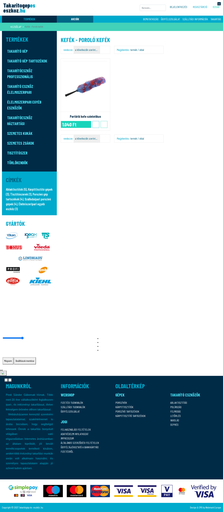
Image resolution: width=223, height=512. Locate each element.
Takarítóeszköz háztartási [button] (19, 120)
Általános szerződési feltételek (80, 442)
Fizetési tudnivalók (72, 402)
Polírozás (176, 407)
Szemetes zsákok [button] (20, 143)
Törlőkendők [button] (17, 162)
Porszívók (121, 402)
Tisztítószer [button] (17, 153)
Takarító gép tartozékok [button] (27, 61)
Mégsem (8, 360)
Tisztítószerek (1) (20, 194)
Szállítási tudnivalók (73, 407)
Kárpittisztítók (124, 407)
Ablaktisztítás (178, 402)
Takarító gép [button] (17, 51)
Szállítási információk (195, 19)
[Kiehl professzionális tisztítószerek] (40, 280)
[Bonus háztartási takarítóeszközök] (14, 246)
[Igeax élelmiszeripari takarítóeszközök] (31, 234)
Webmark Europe (213, 507)
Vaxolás (174, 420)
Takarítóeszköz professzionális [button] (20, 73)
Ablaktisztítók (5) (16, 189)
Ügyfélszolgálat (170, 19)
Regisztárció (200, 7)
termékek (29, 19)
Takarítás (215, 19)
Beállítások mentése (25, 360)
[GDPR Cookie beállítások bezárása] (1, 370)
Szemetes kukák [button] (19, 133)
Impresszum (67, 438)
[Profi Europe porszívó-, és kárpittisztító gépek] (13, 269)
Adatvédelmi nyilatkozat (74, 434)
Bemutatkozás (151, 19)
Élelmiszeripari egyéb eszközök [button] (24, 105)
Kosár (216, 7)
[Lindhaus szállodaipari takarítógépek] (30, 257)
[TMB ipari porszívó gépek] (43, 269)
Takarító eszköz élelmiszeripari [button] (20, 89)
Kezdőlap (15, 27)
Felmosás (175, 411)
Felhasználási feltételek (76, 429)
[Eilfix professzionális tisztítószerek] (13, 280)
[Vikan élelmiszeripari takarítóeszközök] (12, 234)
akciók (75, 19)
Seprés (174, 424)
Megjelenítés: (130, 50)
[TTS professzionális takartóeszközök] (45, 234)
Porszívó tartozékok (127, 411)
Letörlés (175, 416)
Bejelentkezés (178, 7)
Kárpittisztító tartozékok (130, 416)
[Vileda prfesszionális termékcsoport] (42, 246)
